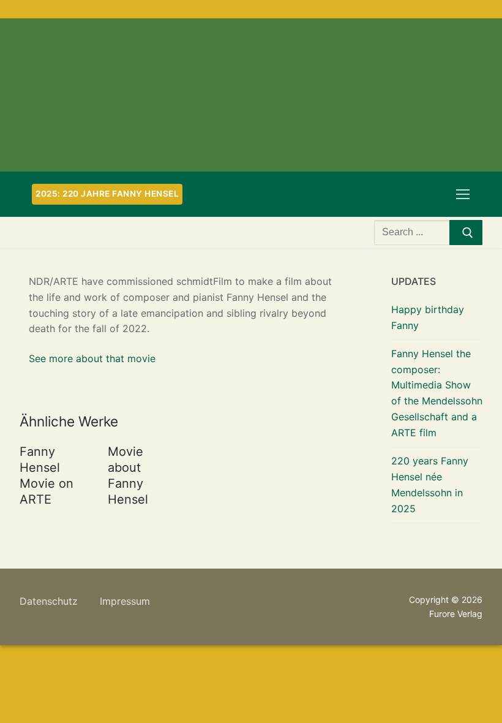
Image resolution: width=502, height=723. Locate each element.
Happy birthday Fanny (427, 317)
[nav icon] (462, 194)
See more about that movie (92, 358)
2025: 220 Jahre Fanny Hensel (107, 194)
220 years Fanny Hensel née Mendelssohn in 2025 (429, 485)
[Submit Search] (465, 233)
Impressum (125, 601)
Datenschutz (49, 601)
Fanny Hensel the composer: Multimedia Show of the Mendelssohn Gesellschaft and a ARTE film (436, 393)
